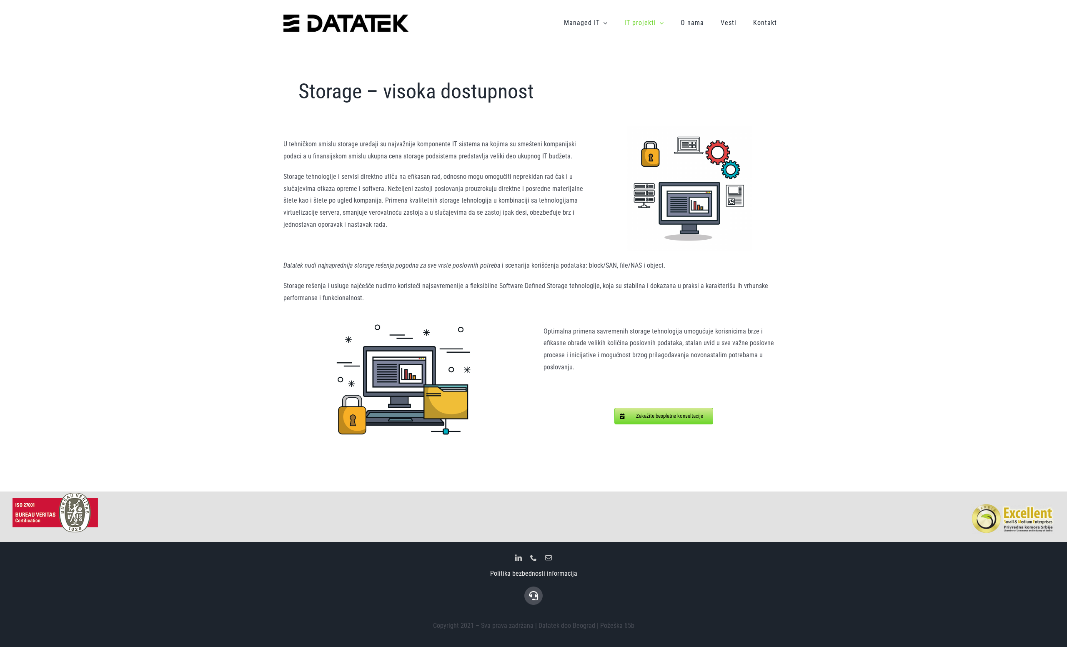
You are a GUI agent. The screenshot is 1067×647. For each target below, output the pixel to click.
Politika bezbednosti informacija (533, 573)
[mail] (548, 557)
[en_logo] (345, 18)
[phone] (533, 557)
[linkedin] (518, 557)
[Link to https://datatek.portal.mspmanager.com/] (533, 596)
